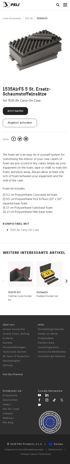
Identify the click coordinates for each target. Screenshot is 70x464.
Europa (57, 444)
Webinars (8, 418)
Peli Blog (8, 423)
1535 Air (29, 19)
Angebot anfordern (20, 122)
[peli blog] (39, 405)
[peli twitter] (61, 400)
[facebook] (14, 139)
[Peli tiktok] (54, 400)
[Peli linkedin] (46, 396)
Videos (7, 405)
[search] (57, 5)
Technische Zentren (14, 352)
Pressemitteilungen (14, 347)
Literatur (8, 414)
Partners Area (46, 343)
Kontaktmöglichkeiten (51, 329)
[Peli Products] (39, 400)
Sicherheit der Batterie (51, 356)
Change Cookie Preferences (36, 454)
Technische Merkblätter (52, 352)
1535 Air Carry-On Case (24, 230)
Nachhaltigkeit (11, 361)
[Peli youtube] (39, 396)
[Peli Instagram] (46, 400)
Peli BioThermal (13, 374)
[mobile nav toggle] (65, 4)
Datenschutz (55, 450)
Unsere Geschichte (14, 329)
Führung (8, 365)
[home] (11, 4)
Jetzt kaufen (15, 111)
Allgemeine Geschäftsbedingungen (24, 450)
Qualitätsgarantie (48, 347)
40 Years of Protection (16, 356)
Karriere (7, 343)
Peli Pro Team (11, 409)
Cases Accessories (12, 19)
